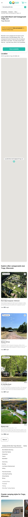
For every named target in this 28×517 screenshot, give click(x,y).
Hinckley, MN (4, 382)
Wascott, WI (3, 340)
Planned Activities (6, 471)
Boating (4, 464)
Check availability (14, 49)
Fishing (4, 486)
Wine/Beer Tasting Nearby (8, 488)
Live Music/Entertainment (8, 466)
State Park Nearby (6, 452)
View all (5, 439)
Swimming (4, 461)
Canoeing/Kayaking (7, 474)
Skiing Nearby (5, 476)
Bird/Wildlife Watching (7, 449)
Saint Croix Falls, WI (5, 425)
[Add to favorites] (25, 274)
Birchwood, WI (4, 299)
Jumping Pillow (6, 481)
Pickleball (4, 483)
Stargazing (5, 454)
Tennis (3, 456)
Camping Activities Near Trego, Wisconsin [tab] (11, 445)
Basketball (4, 458)
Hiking (3, 468)
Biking (3, 478)
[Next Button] (25, 285)
